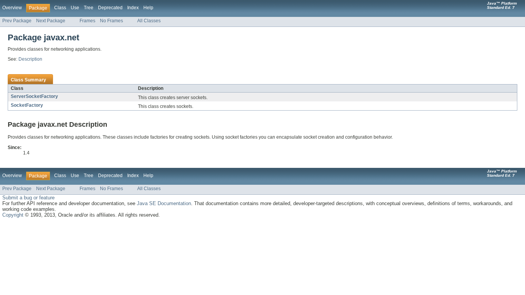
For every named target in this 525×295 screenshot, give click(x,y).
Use (75, 7)
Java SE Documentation (164, 203)
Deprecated (110, 7)
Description (30, 59)
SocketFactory (27, 105)
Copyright (12, 215)
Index (133, 7)
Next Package (50, 20)
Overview (12, 7)
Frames (87, 20)
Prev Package (17, 20)
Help (148, 7)
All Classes (149, 20)
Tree (88, 7)
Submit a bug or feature (28, 198)
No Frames (111, 20)
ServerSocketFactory (34, 96)
